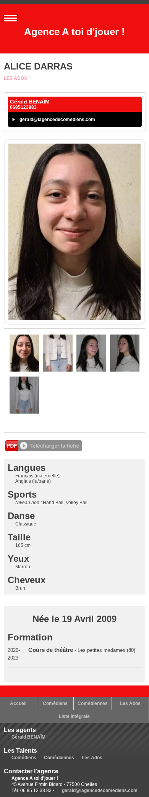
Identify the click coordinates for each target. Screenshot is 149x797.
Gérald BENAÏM (28, 737)
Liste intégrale (74, 716)
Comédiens (55, 703)
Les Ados (15, 78)
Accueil (18, 703)
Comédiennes (93, 703)
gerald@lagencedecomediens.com (57, 119)
